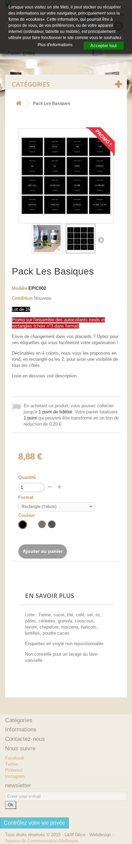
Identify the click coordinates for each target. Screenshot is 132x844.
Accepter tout (103, 45)
